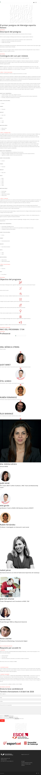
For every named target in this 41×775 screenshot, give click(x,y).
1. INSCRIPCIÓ (2, 650)
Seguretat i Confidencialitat (26, 764)
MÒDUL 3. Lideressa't (4, 198)
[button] (20, 72)
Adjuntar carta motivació (4, 717)
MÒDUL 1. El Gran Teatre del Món (6, 72)
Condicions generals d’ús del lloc (26, 762)
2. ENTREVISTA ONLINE (4, 667)
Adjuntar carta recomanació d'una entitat (7, 718)
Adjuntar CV (2, 715)
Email (1, 697)
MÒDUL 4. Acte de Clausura (5, 264)
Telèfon (1, 701)
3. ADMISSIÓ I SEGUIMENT (4, 674)
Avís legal (23, 761)
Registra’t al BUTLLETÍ (25, 754)
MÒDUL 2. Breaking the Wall (5, 132)
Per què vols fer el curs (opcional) (6, 705)
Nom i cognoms (3, 693)
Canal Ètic (23, 765)
